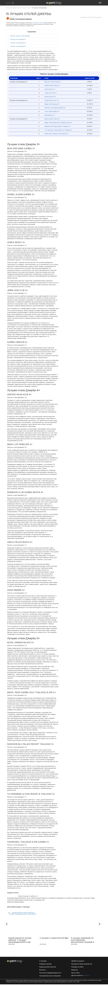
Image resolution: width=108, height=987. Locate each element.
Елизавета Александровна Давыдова (21, 19)
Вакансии (74, 970)
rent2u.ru (86, 975)
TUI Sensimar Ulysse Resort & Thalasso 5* (58, 130)
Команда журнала (45, 964)
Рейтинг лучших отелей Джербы (20, 36)
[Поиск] (13, 3)
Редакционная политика (47, 967)
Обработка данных (77, 961)
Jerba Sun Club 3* (50, 93)
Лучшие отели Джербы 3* (18, 39)
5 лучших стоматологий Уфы (54, 938)
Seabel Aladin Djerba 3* (52, 85)
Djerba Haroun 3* (50, 96)
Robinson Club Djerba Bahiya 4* (55, 108)
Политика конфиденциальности (50, 973)
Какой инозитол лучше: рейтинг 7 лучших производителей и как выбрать (20, 940)
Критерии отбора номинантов (81, 964)
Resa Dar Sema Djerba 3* (52, 82)
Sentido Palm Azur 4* (51, 100)
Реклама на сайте (77, 967)
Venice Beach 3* (49, 89)
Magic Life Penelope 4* (52, 104)
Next (99, 924)
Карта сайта (75, 973)
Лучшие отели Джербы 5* (18, 46)
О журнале (42, 961)
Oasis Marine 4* (49, 115)
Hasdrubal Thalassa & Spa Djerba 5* (56, 134)
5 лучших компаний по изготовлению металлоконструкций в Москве (82, 940)
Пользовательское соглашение (49, 976)
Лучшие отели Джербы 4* (18, 43)
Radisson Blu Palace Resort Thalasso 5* (57, 126)
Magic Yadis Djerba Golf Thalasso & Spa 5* (58, 122)
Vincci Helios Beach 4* (51, 111)
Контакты (42, 970)
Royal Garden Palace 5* (52, 119)
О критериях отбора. (38, 22)
